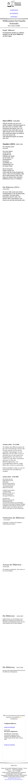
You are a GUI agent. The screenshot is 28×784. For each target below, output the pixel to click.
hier (21, 717)
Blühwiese (14, 13)
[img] (14, 4)
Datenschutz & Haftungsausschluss (14, 778)
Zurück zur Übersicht (9, 727)
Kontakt (14, 17)
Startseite (14, 10)
